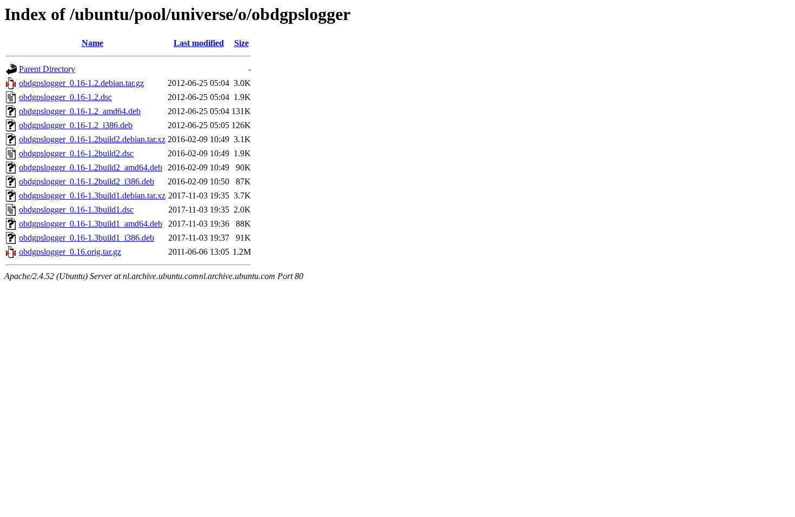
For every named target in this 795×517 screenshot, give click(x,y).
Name (92, 43)
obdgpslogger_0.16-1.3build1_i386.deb (86, 237)
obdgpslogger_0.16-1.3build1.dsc (76, 209)
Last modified (199, 43)
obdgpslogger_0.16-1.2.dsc (65, 97)
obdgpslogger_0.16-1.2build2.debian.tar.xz (92, 139)
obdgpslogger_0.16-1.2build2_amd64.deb (90, 167)
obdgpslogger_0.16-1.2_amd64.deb (80, 111)
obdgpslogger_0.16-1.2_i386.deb (75, 125)
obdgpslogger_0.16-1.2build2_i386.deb (86, 181)
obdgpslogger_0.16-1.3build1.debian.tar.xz (92, 195)
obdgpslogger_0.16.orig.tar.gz (70, 251)
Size (241, 43)
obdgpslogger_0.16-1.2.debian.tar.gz (81, 83)
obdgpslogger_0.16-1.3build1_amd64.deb (90, 223)
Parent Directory (47, 69)
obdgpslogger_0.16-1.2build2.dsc (76, 153)
